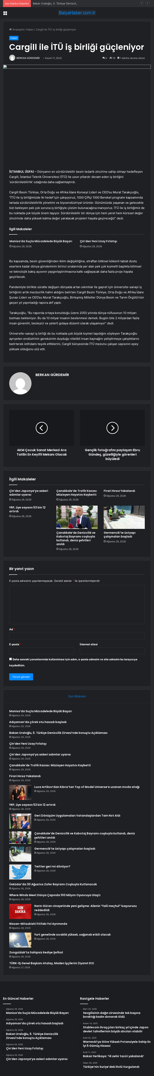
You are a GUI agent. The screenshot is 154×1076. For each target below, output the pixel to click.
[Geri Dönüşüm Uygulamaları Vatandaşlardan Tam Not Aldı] (20, 821)
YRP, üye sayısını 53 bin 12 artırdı (27, 509)
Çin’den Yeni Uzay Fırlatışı (98, 241)
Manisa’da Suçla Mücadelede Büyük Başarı (40, 241)
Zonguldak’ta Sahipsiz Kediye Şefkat (36, 952)
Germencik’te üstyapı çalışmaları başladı (120, 535)
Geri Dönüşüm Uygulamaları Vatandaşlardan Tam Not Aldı (77, 816)
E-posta (15, 644)
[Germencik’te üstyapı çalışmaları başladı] (124, 517)
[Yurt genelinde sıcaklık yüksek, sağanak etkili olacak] (20, 940)
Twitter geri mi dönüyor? (52, 866)
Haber (30, 29)
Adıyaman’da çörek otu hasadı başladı (38, 722)
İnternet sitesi (89, 644)
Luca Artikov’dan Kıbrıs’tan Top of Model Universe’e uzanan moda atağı (87, 787)
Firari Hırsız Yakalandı (119, 491)
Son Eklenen (77, 696)
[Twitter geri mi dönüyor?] (20, 871)
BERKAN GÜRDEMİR (28, 57)
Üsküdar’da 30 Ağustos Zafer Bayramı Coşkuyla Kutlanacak (53, 884)
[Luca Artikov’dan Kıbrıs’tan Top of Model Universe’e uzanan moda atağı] (20, 792)
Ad (12, 629)
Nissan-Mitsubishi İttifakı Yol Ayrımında (38, 924)
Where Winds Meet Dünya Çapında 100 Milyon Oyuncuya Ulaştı (54, 895)
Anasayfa (18, 29)
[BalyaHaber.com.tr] (77, 12)
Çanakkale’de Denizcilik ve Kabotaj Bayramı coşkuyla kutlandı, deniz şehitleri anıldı (75, 538)
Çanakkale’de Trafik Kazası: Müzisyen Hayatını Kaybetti (76, 493)
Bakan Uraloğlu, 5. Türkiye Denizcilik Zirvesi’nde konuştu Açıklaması (75, 3)
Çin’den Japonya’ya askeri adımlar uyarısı (28, 493)
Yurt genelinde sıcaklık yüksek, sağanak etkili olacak (72, 935)
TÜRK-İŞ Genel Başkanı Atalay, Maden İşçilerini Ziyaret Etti (51, 963)
